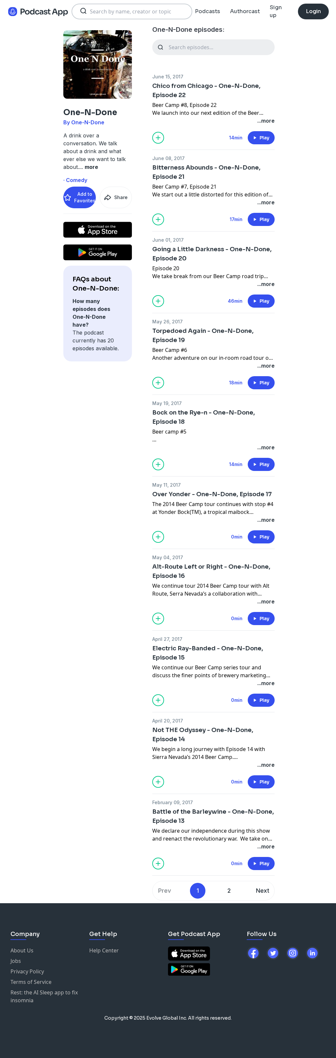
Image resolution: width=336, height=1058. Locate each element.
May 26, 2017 (167, 321)
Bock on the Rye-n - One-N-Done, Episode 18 (203, 417)
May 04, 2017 (167, 557)
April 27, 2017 (167, 639)
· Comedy (75, 180)
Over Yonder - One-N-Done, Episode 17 (212, 494)
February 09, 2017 (172, 802)
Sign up (276, 11)
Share (121, 197)
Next (262, 890)
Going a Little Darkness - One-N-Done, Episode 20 (212, 254)
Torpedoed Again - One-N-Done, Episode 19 (203, 335)
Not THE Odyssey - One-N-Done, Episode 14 (202, 734)
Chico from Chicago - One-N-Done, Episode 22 (206, 90)
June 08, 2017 (168, 158)
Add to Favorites (84, 197)
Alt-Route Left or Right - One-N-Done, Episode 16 (211, 571)
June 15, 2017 (167, 76)
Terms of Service (31, 982)
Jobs (15, 961)
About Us (21, 950)
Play (264, 138)
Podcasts (207, 11)
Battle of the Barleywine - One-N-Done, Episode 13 (213, 816)
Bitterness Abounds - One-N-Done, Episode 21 (206, 172)
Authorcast (245, 11)
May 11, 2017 (166, 485)
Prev (164, 890)
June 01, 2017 (168, 240)
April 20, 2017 (167, 720)
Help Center (104, 950)
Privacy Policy (27, 971)
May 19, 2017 (167, 403)
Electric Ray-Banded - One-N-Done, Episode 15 (207, 653)
